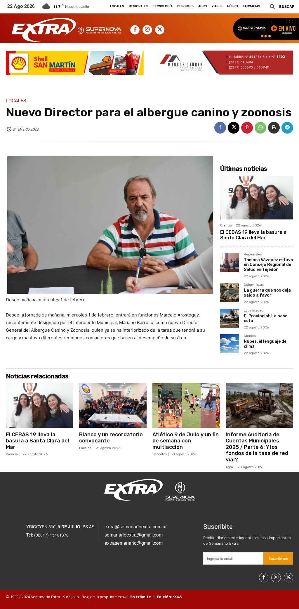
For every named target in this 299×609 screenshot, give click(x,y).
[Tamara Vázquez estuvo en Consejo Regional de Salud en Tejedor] (229, 262)
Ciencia (226, 225)
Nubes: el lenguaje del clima (266, 344)
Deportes (159, 454)
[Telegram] (287, 128)
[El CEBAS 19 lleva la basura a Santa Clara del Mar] (256, 197)
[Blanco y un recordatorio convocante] (113, 405)
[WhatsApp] (260, 128)
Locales (16, 100)
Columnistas (253, 285)
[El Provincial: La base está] (229, 318)
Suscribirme (278, 558)
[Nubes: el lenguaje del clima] (229, 343)
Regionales (253, 254)
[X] (159, 29)
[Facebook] (135, 29)
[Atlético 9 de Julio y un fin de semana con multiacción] (186, 405)
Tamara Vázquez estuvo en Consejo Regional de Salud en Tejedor (268, 264)
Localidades (253, 310)
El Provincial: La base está (265, 318)
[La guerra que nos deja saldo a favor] (229, 292)
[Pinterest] (247, 128)
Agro (229, 467)
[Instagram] (147, 29)
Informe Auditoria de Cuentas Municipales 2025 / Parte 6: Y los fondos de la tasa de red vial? (257, 447)
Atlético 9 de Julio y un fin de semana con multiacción (185, 440)
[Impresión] (274, 128)
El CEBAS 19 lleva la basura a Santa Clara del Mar (253, 235)
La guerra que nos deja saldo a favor (267, 293)
